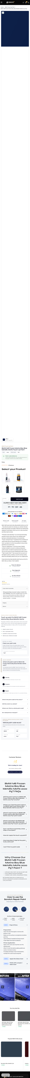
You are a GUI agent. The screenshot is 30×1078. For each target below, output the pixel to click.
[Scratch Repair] (10, 2)
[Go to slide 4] (15, 999)
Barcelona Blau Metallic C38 (7, 1063)
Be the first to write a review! (15, 772)
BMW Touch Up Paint (10, 7)
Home (2, 7)
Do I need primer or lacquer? (9, 712)
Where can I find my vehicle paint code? (13, 708)
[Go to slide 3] (14, 999)
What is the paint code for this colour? (12, 699)
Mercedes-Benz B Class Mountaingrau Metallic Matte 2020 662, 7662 (7, 1024)
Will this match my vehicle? (9, 704)
